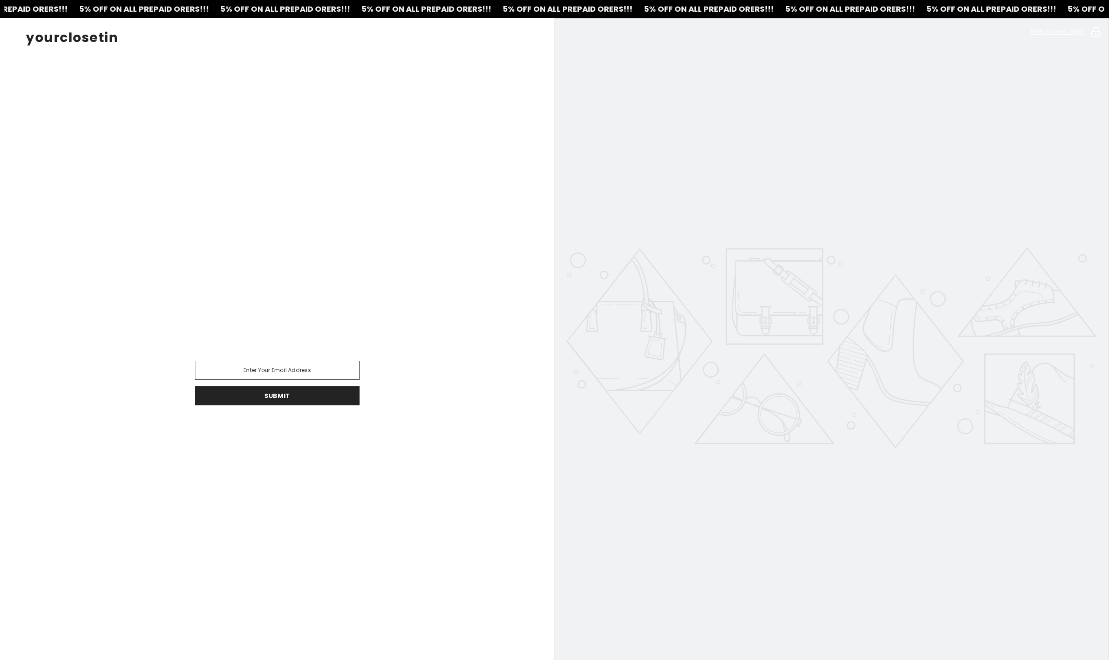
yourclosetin (72, 37)
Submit (277, 395)
